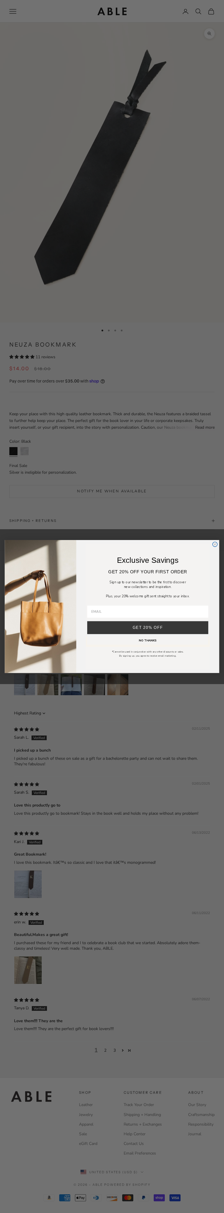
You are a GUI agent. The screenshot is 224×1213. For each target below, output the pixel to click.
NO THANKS (147, 641)
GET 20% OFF (148, 628)
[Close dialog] (215, 544)
